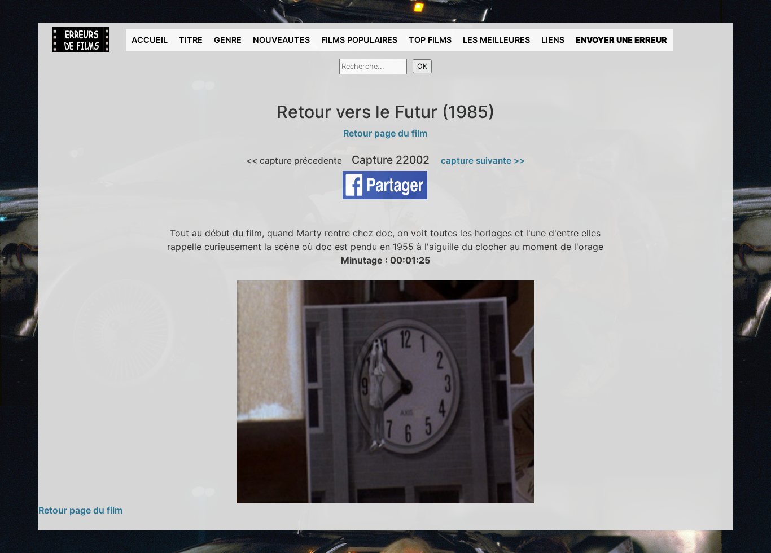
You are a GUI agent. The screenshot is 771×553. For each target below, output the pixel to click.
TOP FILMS (430, 40)
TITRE (191, 40)
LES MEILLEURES (496, 40)
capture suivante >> (483, 160)
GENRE (228, 40)
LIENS (552, 40)
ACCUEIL (150, 40)
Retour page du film (385, 133)
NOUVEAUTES (281, 40)
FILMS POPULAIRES (359, 40)
